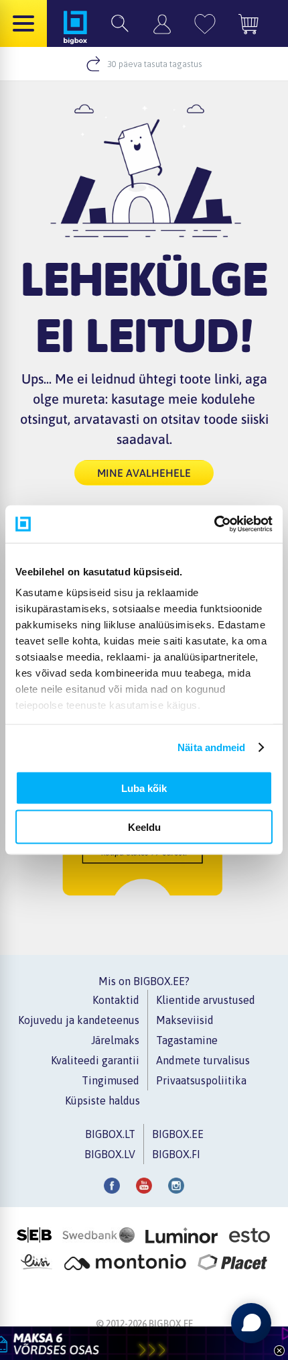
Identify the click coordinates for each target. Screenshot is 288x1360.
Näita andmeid (211, 747)
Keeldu (144, 827)
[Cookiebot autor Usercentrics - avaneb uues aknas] (214, 524)
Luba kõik (144, 787)
